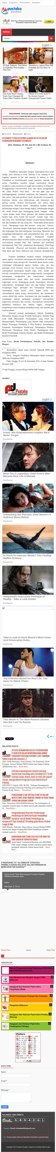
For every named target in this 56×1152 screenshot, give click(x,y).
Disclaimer (36, 3)
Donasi (20, 1137)
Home (28, 950)
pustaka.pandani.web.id (11, 116)
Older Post (50, 950)
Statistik (34, 1137)
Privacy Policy (24, 3)
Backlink (27, 1137)
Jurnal (28, 134)
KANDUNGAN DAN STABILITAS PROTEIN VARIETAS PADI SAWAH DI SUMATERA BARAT (31, 838)
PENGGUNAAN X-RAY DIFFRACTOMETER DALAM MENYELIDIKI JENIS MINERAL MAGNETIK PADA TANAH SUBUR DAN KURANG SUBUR (33, 798)
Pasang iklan (11, 1137)
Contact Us (13, 3)
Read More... (24, 767)
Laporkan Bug (43, 1137)
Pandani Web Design (43, 1147)
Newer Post (5, 950)
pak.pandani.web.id (32, 119)
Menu (7, 32)
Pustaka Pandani (22, 1147)
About (4, 3)
